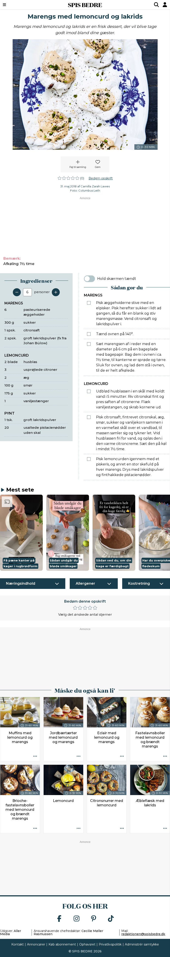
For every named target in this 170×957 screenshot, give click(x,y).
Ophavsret (87, 944)
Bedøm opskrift (101, 178)
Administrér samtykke (142, 944)
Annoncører (36, 944)
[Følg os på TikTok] (111, 918)
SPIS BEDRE (85, 4)
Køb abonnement (62, 944)
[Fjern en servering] (17, 292)
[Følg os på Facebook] (59, 918)
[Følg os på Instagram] (76, 918)
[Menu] (18, 4)
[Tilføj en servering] (56, 292)
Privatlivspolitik (110, 944)
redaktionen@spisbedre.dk (143, 934)
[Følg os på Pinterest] (93, 918)
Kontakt (17, 944)
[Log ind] (165, 4)
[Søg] (156, 4)
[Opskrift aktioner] (35, 756)
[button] (21, 533)
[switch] (89, 278)
